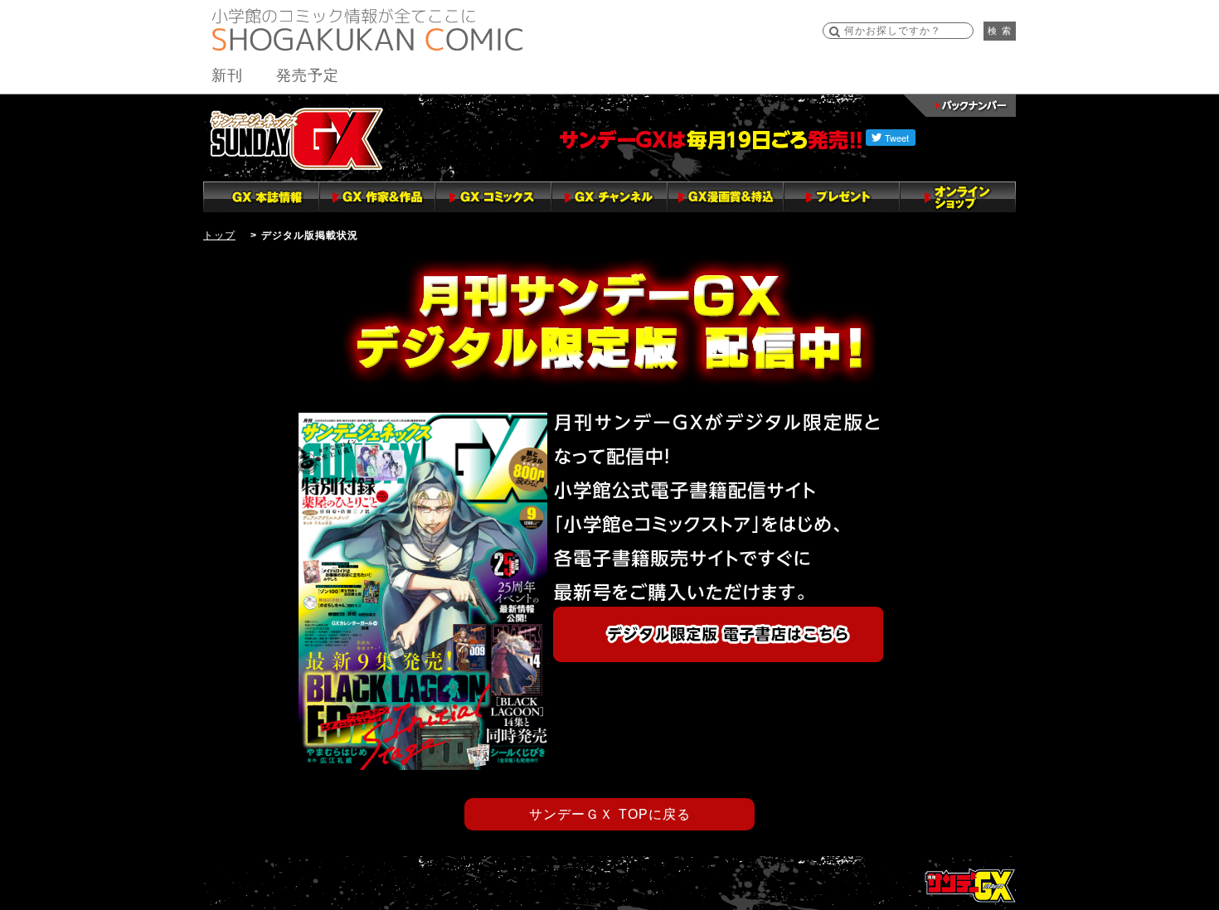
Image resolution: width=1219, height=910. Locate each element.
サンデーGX (296, 138)
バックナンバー (960, 105)
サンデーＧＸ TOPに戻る (610, 814)
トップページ (970, 885)
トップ (219, 235)
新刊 (227, 75)
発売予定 (307, 75)
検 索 (1000, 31)
